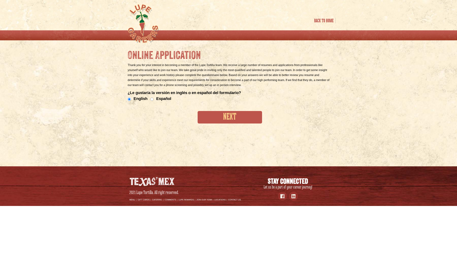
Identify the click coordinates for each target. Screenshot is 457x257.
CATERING (157, 200)
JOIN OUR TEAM (204, 200)
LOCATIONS (220, 200)
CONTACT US (234, 200)
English (140, 98)
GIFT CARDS (144, 200)
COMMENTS (170, 200)
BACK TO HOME (324, 21)
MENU (132, 200)
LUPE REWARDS (186, 200)
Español (163, 98)
